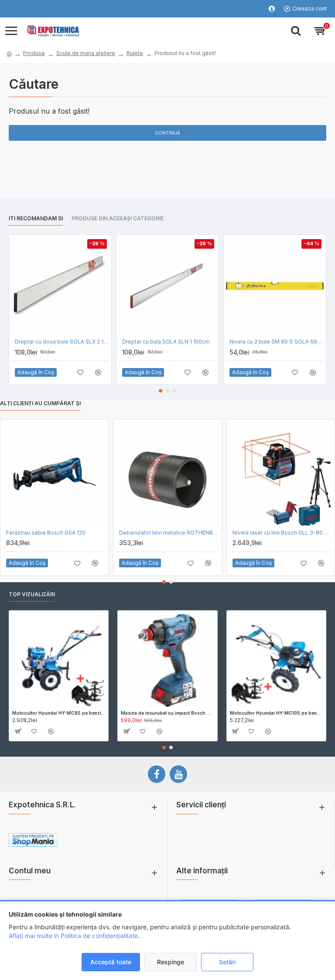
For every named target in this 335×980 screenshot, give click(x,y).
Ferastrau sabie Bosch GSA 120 (45, 532)
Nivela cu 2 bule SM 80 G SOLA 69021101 (276, 341)
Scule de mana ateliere (85, 53)
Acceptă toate (110, 962)
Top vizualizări (32, 594)
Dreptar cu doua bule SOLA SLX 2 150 (62, 341)
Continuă (167, 133)
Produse (34, 53)
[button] (160, 391)
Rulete (134, 53)
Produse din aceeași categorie (118, 218)
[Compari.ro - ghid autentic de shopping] (121, 841)
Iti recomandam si (36, 218)
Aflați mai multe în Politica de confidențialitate (73, 935)
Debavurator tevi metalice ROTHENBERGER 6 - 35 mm (169, 532)
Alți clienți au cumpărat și (40, 403)
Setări (227, 962)
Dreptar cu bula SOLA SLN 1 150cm (166, 341)
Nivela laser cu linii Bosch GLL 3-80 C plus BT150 (282, 532)
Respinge (170, 962)
